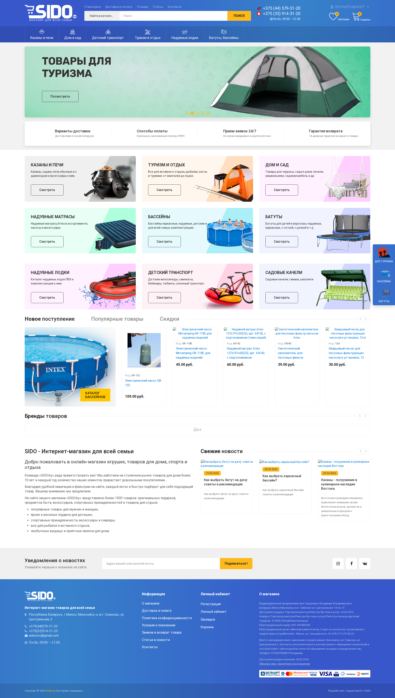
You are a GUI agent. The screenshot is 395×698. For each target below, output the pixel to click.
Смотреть (47, 190)
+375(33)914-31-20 (43, 631)
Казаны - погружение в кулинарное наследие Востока (339, 484)
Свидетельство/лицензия (294, 663)
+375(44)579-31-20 (43, 626)
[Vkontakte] (364, 563)
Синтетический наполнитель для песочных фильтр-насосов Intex (291, 355)
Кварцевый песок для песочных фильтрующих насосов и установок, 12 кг (346, 355)
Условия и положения (158, 625)
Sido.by (50, 690)
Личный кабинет (350, 7)
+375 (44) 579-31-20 (281, 8)
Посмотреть (60, 96)
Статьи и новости (156, 640)
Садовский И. (354, 690)
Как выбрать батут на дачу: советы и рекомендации (226, 482)
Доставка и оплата (118, 6)
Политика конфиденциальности (167, 618)
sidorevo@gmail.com (44, 635)
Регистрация (211, 604)
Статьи (158, 6)
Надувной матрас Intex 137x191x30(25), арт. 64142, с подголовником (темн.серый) (246, 355)
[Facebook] (351, 563)
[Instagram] (338, 563)
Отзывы (142, 6)
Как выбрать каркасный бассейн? (282, 478)
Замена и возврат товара (161, 632)
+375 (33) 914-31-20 (281, 13)
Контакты (174, 6)
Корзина (207, 627)
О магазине (92, 6)
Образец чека (267, 663)
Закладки (208, 619)
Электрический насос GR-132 (143, 383)
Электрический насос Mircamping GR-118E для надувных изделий (193, 353)
